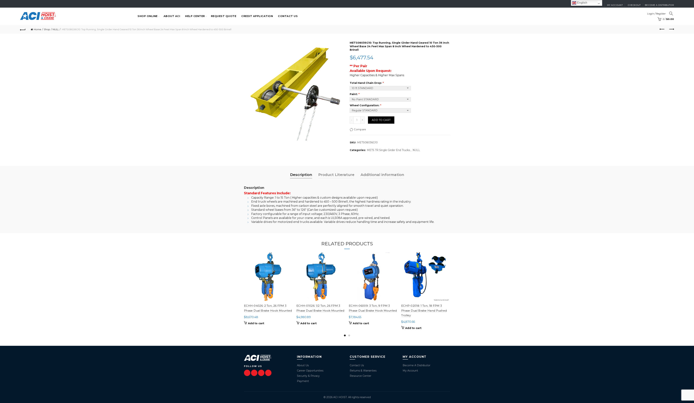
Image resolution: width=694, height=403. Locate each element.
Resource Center (360, 375)
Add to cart (381, 120)
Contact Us (357, 365)
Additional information (382, 175)
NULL (56, 29)
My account (615, 5)
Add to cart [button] (256, 323)
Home (37, 29)
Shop (47, 29)
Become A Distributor (416, 365)
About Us (303, 365)
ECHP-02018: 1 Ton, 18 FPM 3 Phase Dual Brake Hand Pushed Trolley (424, 310)
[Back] (22, 29)
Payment (303, 381)
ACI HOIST (340, 397)
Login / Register (656, 13)
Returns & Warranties (363, 370)
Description (301, 175)
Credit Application (257, 16)
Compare (360, 129)
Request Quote (223, 16)
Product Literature (336, 175)
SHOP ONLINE (148, 16)
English (581, 2)
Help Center (195, 16)
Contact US (288, 16)
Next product (671, 29)
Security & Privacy (308, 375)
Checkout (634, 5)
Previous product (662, 29)
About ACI (172, 16)
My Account (410, 370)
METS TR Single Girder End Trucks (388, 150)
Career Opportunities (310, 370)
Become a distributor (659, 5)
